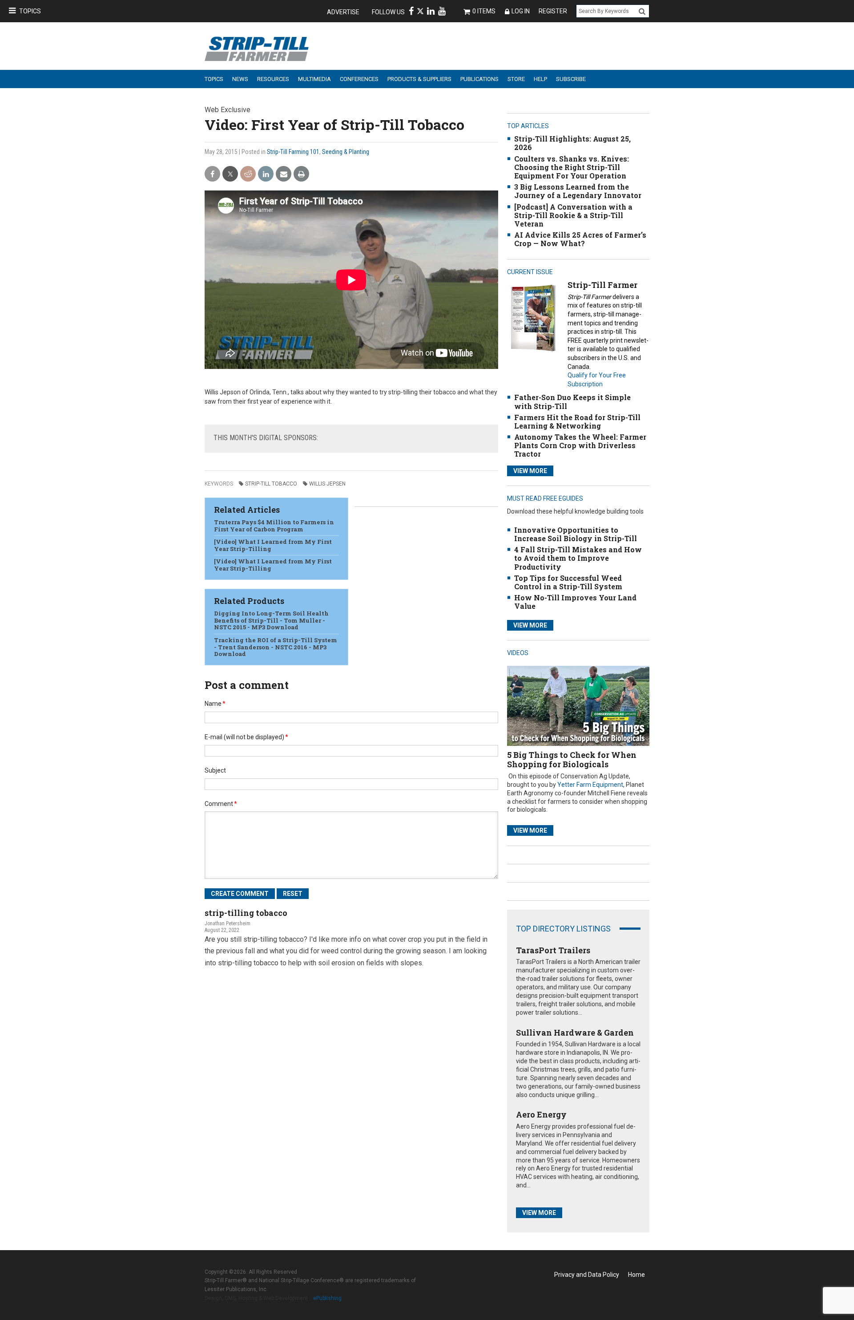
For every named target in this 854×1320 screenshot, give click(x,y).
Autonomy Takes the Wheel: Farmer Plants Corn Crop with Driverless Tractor (580, 445)
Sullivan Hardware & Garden (575, 1032)
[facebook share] (212, 174)
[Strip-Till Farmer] (533, 317)
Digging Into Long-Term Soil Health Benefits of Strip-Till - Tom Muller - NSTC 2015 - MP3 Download (271, 620)
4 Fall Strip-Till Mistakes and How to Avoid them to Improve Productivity (578, 558)
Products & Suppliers (419, 79)
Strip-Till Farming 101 (293, 151)
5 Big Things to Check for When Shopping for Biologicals (571, 759)
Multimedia (314, 79)
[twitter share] (230, 174)
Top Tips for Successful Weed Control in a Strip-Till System (568, 582)
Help (540, 79)
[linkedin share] (266, 174)
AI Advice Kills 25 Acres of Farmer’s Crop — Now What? (580, 239)
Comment (221, 803)
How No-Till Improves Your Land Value (575, 602)
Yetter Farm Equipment (590, 784)
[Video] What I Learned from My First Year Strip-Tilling (273, 545)
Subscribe (571, 79)
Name (215, 703)
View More (530, 470)
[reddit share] (248, 174)
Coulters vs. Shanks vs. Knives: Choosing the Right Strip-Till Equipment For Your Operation (571, 167)
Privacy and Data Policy (586, 1274)
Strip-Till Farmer (602, 284)
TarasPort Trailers (553, 950)
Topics (30, 11)
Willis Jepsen (327, 484)
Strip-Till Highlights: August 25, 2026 (572, 143)
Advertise (343, 12)
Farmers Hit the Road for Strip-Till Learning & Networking (577, 421)
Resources (273, 79)
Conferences (359, 79)
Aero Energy (541, 1114)
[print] (301, 174)
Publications (479, 79)
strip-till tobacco (271, 484)
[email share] (283, 174)
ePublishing (327, 1298)
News (240, 79)
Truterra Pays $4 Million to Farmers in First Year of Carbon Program (274, 525)
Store (516, 79)
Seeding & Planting (345, 151)
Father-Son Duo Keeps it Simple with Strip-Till (572, 401)
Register (553, 11)
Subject (215, 770)
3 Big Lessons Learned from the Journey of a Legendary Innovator (577, 191)
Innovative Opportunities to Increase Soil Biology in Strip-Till (575, 534)
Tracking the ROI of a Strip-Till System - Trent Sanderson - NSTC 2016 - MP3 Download (275, 647)
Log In (521, 11)
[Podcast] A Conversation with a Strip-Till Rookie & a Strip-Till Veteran (573, 215)
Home (636, 1274)
